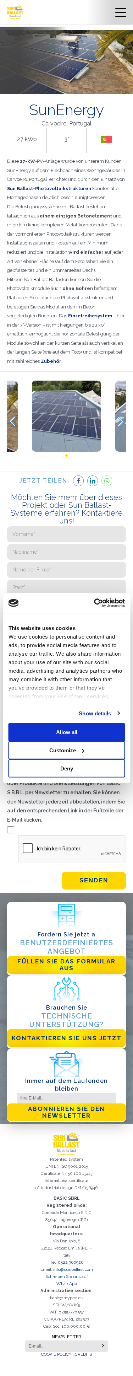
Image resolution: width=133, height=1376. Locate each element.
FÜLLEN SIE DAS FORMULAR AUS (66, 965)
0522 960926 (70, 1262)
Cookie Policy (56, 1354)
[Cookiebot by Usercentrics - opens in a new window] (95, 603)
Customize (62, 750)
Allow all (66, 732)
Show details (95, 713)
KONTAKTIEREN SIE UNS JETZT (67, 1038)
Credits (83, 1354)
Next (120, 421)
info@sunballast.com (73, 1269)
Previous (12, 421)
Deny (66, 768)
